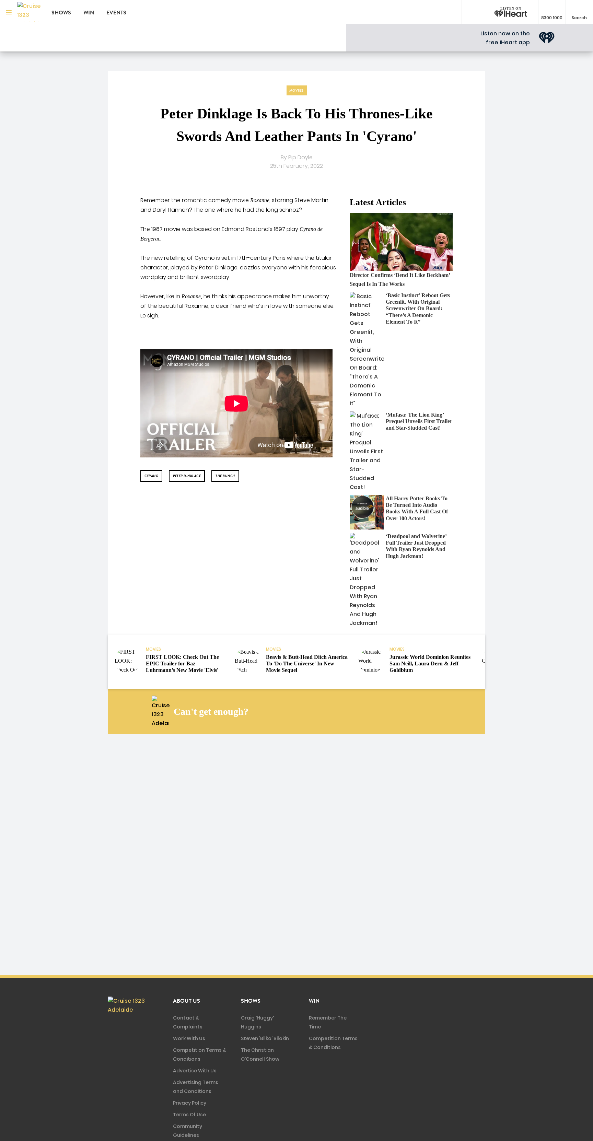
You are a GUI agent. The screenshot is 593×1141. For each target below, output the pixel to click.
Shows (61, 13)
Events (116, 13)
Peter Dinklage (187, 475)
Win (88, 13)
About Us (186, 1001)
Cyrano (151, 475)
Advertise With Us (195, 1070)
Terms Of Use (189, 1114)
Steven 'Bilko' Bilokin (265, 1038)
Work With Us (189, 1038)
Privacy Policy (189, 1102)
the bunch (225, 475)
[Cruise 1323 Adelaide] (29, 12)
